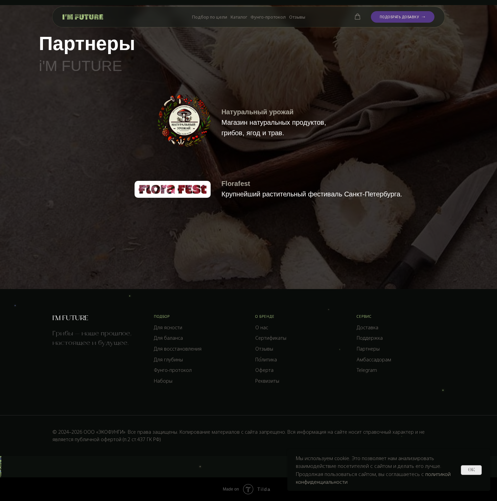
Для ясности (168, 327)
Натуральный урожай (257, 112)
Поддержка (370, 338)
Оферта (264, 370)
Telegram (367, 370)
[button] (357, 17)
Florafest (235, 183)
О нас (261, 327)
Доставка (367, 327)
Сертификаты (270, 338)
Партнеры (368, 348)
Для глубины (168, 359)
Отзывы (297, 17)
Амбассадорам (374, 359)
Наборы (163, 381)
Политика (266, 359)
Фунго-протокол (268, 17)
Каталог (239, 17)
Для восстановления (178, 348)
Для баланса (168, 338)
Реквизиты (267, 381)
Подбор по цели (209, 17)
